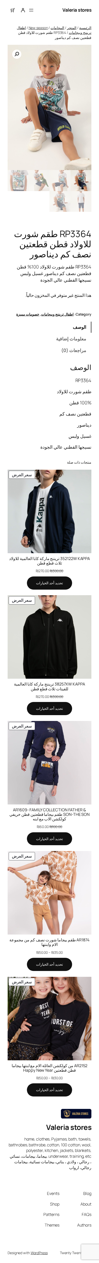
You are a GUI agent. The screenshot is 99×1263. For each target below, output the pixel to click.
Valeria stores (76, 10)
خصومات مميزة (27, 314)
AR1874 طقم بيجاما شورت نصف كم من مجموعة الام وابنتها (49, 942)
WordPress (39, 1252)
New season (38, 27)
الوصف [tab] (79, 327)
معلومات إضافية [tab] (71, 339)
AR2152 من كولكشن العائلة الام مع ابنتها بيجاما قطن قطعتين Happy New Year (50, 1067)
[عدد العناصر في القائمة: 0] (13, 10)
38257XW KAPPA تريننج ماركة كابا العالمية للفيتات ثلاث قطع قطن (49, 686)
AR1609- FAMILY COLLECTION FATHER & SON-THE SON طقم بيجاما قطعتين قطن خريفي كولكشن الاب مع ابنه (49, 814)
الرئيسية (85, 27)
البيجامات (57, 27)
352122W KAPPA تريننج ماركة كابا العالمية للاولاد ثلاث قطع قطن (49, 560)
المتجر (71, 27)
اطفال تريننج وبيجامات (57, 314)
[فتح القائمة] (31, 10)
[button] (16, 54)
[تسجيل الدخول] (23, 10)
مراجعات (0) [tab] (73, 350)
